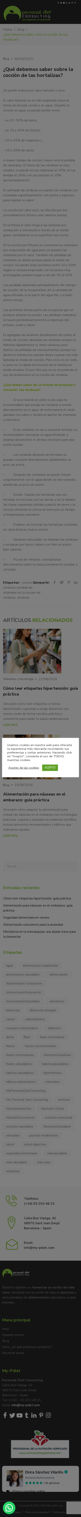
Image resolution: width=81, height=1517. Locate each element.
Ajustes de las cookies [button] (23, 768)
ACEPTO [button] (50, 768)
